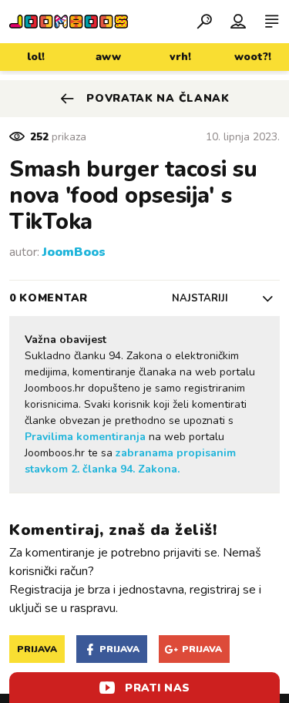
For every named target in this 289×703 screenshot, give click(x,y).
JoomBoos (74, 252)
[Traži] (204, 21)
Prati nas (157, 688)
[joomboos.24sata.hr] (68, 22)
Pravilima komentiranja (85, 436)
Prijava (37, 649)
